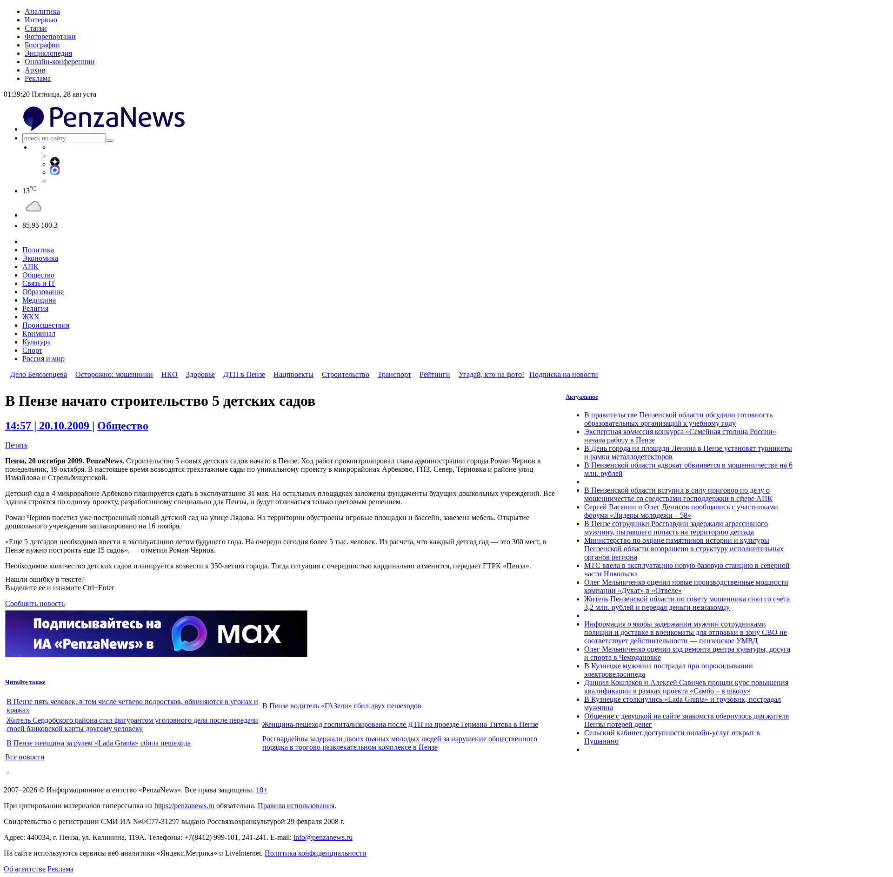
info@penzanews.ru (323, 837)
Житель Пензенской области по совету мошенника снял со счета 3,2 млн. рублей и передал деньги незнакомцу (687, 603)
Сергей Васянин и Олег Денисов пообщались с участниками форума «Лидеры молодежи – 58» (681, 511)
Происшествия (45, 325)
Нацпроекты (293, 374)
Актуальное (582, 396)
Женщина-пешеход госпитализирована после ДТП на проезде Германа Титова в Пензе (400, 724)
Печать (16, 445)
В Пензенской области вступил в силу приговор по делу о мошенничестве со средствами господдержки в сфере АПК (678, 494)
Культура (36, 342)
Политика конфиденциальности (316, 853)
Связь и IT (38, 283)
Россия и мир (43, 359)
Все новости (25, 757)
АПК (30, 266)
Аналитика (42, 11)
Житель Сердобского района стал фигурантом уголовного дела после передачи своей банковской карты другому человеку (132, 724)
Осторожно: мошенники (114, 374)
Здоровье (200, 374)
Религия (35, 308)
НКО (169, 374)
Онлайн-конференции (60, 62)
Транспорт (394, 374)
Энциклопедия (48, 53)
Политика (38, 250)
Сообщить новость (35, 603)
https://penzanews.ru (184, 806)
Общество (38, 275)
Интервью (41, 20)
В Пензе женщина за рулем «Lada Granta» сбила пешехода (99, 743)
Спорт (32, 350)
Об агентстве (25, 869)
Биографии (42, 45)
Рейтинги (435, 374)
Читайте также (25, 682)
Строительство (345, 374)
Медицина (39, 300)
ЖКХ (31, 317)
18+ (261, 790)
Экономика (40, 258)
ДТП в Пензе (244, 374)
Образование (43, 292)
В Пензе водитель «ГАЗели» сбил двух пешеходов (341, 706)
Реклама (38, 78)
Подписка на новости (563, 374)
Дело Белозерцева (38, 374)
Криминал (38, 333)
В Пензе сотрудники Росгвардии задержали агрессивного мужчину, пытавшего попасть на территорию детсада (676, 528)
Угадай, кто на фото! (491, 374)
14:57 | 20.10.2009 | (49, 426)
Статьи (36, 28)
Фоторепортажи (50, 36)
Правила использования (296, 806)
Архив (35, 70)
